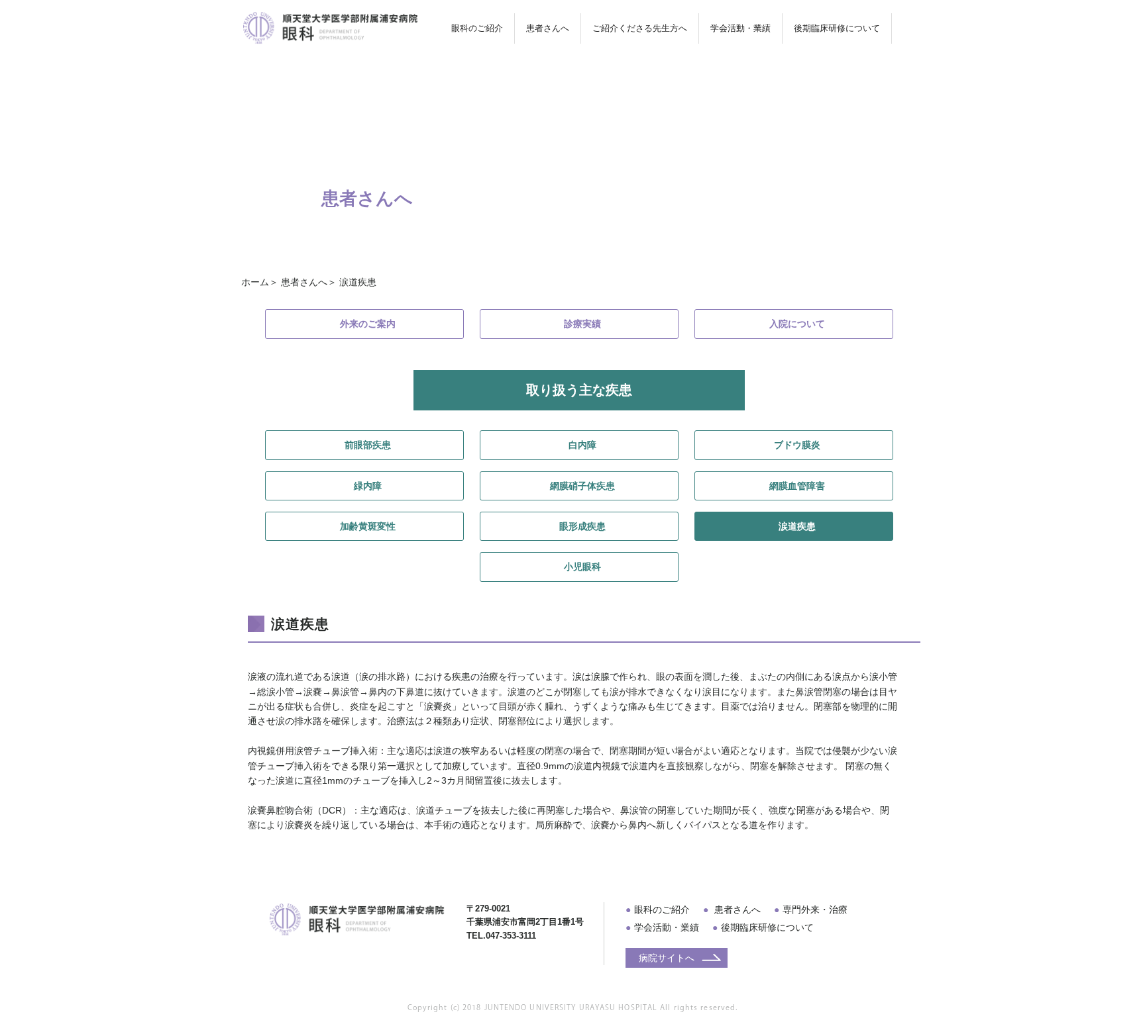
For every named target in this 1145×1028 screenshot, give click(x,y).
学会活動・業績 (740, 28)
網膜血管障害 (797, 486)
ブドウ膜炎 (797, 445)
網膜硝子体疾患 (582, 486)
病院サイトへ (666, 958)
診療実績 (582, 323)
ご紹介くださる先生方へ (639, 28)
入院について (797, 323)
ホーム (255, 282)
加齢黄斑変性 (368, 526)
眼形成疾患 (582, 526)
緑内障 (368, 486)
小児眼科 (582, 566)
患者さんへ (736, 909)
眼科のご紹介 (662, 909)
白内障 (582, 445)
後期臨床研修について (767, 927)
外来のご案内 (368, 323)
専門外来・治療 (815, 909)
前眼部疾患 (368, 445)
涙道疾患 (797, 526)
